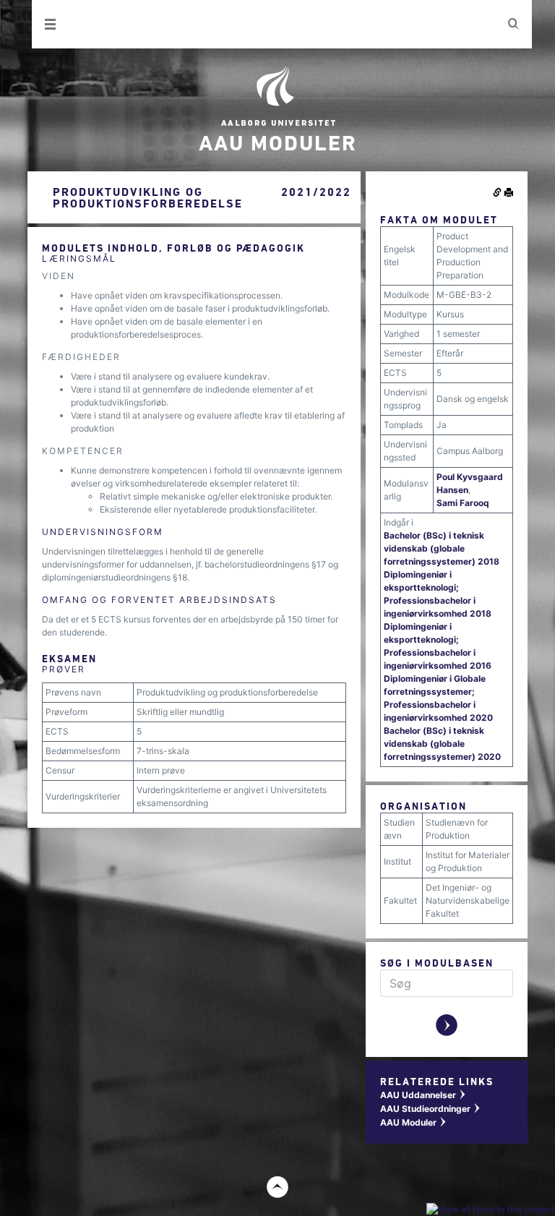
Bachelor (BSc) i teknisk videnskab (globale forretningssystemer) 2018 (441, 548)
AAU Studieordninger (430, 1108)
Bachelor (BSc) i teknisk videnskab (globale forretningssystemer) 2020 (442, 743)
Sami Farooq (462, 502)
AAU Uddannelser (423, 1094)
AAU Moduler (413, 1122)
